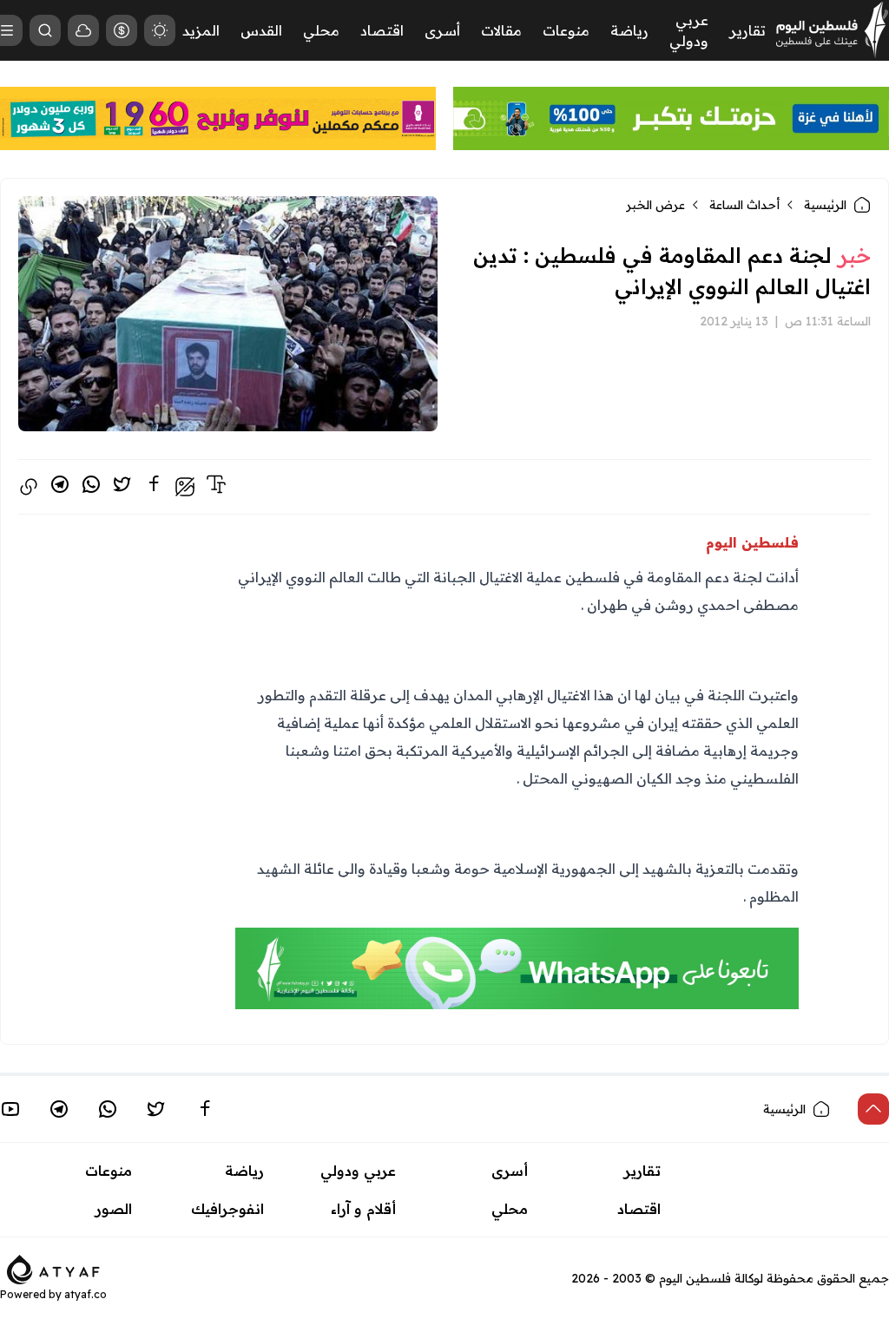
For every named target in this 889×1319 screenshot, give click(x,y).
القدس (261, 30)
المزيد (201, 30)
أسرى (442, 30)
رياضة (629, 30)
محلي (321, 30)
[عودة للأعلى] (873, 1109)
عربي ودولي (358, 1170)
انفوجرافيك (227, 1208)
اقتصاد (382, 30)
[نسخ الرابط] (28, 487)
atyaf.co (85, 1294)
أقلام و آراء (363, 1208)
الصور (113, 1208)
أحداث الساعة (744, 205)
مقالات (501, 30)
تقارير (747, 30)
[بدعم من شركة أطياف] (53, 1268)
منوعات (566, 30)
